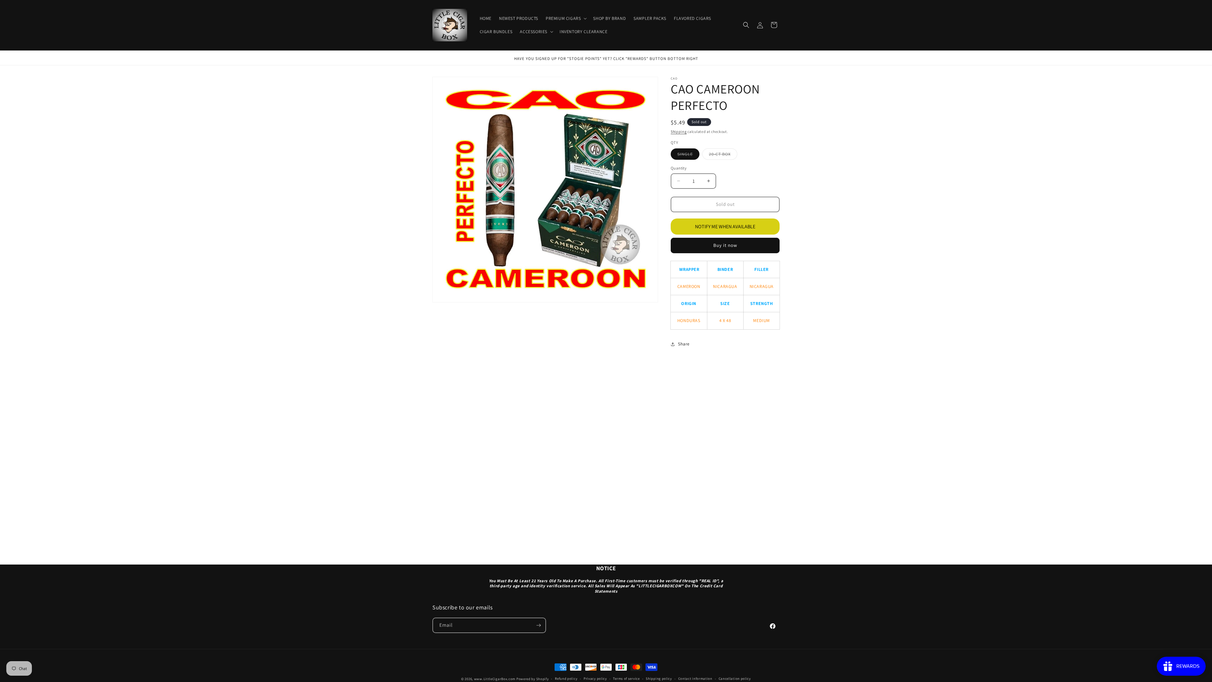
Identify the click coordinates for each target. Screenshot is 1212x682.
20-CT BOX (723, 155)
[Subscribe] (538, 625)
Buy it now (725, 245)
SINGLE (688, 155)
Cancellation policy (735, 678)
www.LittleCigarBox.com (494, 679)
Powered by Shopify (532, 679)
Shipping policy (659, 678)
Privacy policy (595, 678)
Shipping (679, 131)
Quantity (678, 168)
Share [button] (684, 344)
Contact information (695, 678)
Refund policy (566, 678)
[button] (565, 18)
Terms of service (626, 678)
